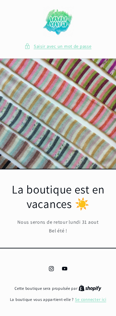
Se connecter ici (90, 299)
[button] (57, 46)
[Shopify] (90, 288)
